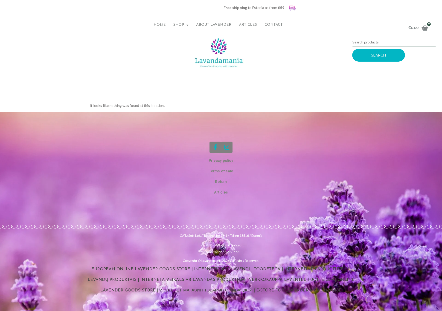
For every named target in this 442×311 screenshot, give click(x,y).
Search (378, 55)
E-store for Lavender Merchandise (299, 290)
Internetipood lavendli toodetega (237, 269)
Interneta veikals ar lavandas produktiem (192, 280)
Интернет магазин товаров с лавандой (206, 290)
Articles (248, 25)
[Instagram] (227, 147)
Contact (274, 25)
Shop (178, 25)
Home (160, 25)
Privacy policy (221, 160)
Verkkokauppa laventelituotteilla (291, 280)
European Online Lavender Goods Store (140, 269)
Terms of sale (221, 171)
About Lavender (213, 25)
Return (221, 182)
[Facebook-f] (215, 147)
